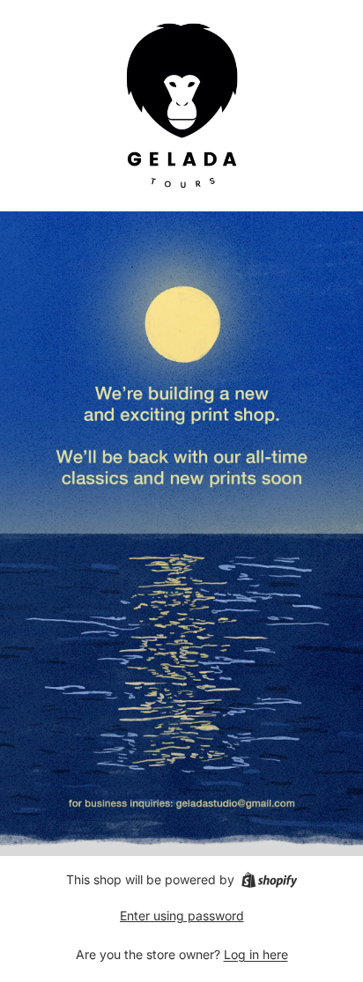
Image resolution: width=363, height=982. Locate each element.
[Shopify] (269, 880)
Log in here (256, 954)
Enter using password (182, 915)
